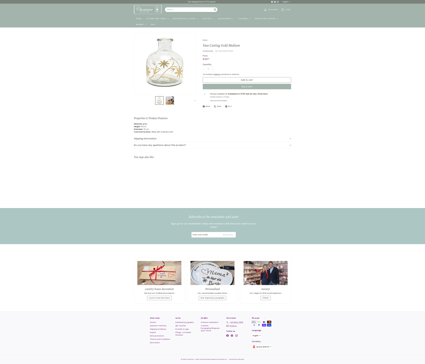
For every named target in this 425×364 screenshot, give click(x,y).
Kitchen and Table (156, 19)
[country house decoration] (159, 273)
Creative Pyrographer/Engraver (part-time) (210, 328)
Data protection (157, 336)
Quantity (207, 64)
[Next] (194, 100)
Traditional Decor (265, 19)
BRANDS (140, 24)
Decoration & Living (184, 19)
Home (139, 19)
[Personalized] (212, 273)
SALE (153, 24)
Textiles (207, 19)
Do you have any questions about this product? (160, 145)
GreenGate (208, 51)
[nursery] (266, 273)
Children (243, 19)
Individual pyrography (184, 322)
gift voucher (180, 325)
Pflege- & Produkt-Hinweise (183, 333)
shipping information (145, 138)
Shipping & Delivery (158, 329)
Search (153, 322)
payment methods (158, 325)
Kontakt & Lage (182, 329)
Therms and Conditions (160, 339)
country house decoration (159, 298)
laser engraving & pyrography (212, 298)
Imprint (153, 332)
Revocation (155, 342)
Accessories (225, 19)
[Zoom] (164, 63)
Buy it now (247, 86)
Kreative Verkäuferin (209, 322)
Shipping (216, 74)
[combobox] (191, 9)
